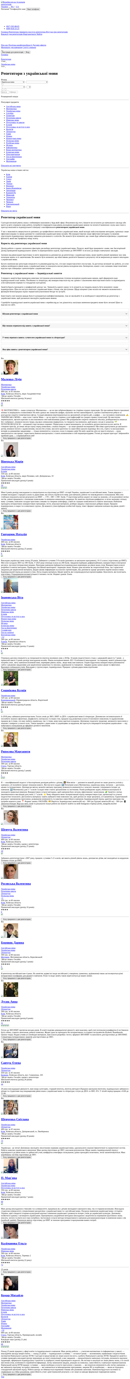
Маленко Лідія (11, 379)
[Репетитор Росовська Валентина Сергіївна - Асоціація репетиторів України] (65, 871)
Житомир (5, 957)
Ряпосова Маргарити (15, 751)
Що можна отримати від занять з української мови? (26, 326)
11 (2, 403)
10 (2, 851)
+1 (2, 898)
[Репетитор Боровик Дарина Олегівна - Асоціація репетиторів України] (65, 930)
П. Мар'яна (9, 1177)
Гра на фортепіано (14, 157)
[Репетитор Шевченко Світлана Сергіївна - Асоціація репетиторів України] (65, 1107)
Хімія (8, 134)
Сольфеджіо (6, 630)
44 (2, 1084)
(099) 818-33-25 (12, 29)
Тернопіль (10, 197)
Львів (8, 181)
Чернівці (10, 199)
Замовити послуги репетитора (32, 32)
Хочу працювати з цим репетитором (16, 438)
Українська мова (13, 111)
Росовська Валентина (16, 883)
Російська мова (12, 143)
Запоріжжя (10, 190)
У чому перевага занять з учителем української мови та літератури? (33, 337)
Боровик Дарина (12, 942)
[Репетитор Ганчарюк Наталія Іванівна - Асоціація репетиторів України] (65, 522)
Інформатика (11, 147)
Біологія (9, 129)
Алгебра (9, 113)
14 (2, 485)
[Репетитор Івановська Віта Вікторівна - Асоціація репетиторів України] (65, 585)
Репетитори (14, 32)
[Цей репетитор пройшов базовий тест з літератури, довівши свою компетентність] (8, 1025)
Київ (8, 174)
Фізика (9, 136)
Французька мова (13, 138)
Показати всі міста (9, 211)
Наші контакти (29, 34)
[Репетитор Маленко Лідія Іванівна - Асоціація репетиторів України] (65, 367)
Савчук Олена (11, 1062)
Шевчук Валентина (14, 829)
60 (2, 1202)
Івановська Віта (12, 597)
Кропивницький (8, 700)
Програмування (13, 154)
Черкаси (9, 202)
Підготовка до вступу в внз (18, 127)
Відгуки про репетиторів (57, 32)
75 (2, 1141)
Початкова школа (13, 118)
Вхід (27, 52)
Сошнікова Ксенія (13, 690)
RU (12, 7)
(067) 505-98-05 (12, 26)
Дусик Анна (9, 1001)
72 (2, 1265)
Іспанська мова (12, 152)
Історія (9, 125)
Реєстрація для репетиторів (12, 52)
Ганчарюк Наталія (14, 534)
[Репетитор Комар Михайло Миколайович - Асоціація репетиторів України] (65, 1283)
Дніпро (9, 183)
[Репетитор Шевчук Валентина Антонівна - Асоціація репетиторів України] (65, 817)
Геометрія (10, 115)
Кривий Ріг (11, 193)
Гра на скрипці (7, 632)
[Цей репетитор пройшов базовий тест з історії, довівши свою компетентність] (6, 488)
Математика (11, 109)
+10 (2, 1330)
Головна (5, 32)
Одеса (8, 179)
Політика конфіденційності (21, 45)
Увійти (39, 34)
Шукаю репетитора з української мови (20, 314)
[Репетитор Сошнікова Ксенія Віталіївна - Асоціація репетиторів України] (65, 678)
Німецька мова (12, 120)
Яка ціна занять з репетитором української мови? (25, 349)
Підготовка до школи (15, 122)
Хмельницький (12, 204)
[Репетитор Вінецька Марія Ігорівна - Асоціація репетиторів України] (65, 449)
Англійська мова (13, 106)
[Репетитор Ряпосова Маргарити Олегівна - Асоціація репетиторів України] (65, 739)
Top (2, 1377)
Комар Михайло (12, 1295)
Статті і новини (29, 47)
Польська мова (12, 141)
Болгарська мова (8, 635)
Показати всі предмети (11, 165)
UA (17, 7)
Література (10, 131)
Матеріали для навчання (11, 47)
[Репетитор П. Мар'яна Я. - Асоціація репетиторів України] (65, 1166)
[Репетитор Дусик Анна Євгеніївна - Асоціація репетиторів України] (65, 989)
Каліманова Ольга (14, 1243)
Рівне (8, 206)
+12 (2, 637)
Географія (10, 159)
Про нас (5, 45)
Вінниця (9, 186)
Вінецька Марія (12, 461)
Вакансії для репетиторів (12, 34)
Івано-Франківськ (13, 188)
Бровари (4, 1075)
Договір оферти (39, 45)
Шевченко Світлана (15, 1119)
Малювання (11, 161)
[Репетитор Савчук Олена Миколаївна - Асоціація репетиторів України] (65, 1051)
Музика (9, 145)
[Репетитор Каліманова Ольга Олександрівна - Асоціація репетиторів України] (65, 1231)
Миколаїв (10, 195)
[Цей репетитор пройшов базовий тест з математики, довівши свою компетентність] (4, 778)
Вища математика (14, 150)
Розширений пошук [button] (9, 96)
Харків (9, 177)
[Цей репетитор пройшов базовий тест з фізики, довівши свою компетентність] (8, 1347)
